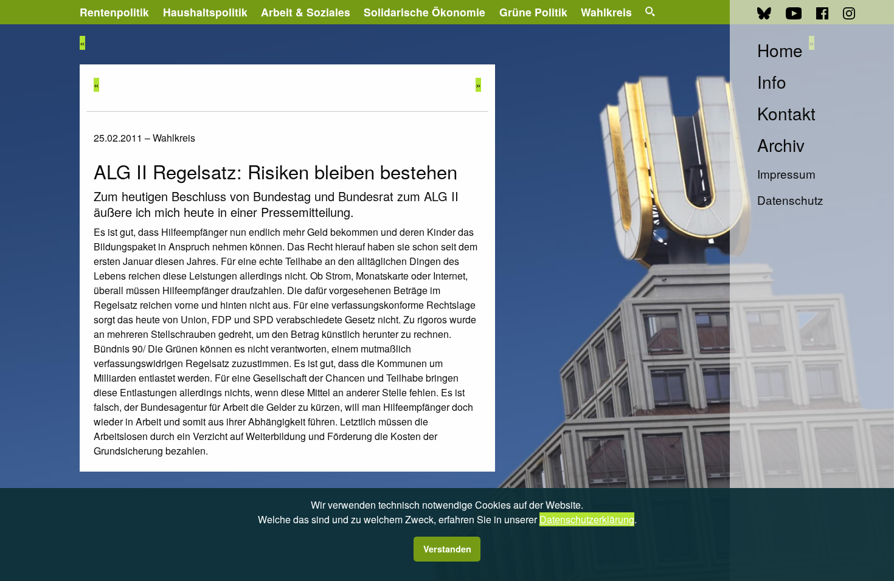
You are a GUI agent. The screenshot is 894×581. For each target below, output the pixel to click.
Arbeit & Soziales (305, 11)
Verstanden (447, 549)
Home (780, 50)
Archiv (781, 144)
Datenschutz (790, 199)
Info (771, 81)
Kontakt (786, 113)
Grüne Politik (533, 11)
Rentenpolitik (114, 11)
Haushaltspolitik (205, 11)
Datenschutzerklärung (586, 519)
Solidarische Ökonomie (424, 11)
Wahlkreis (606, 11)
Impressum (786, 173)
